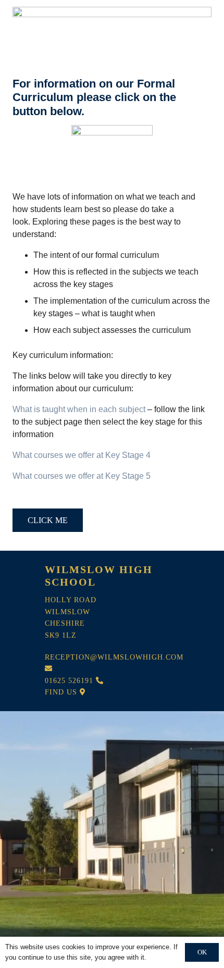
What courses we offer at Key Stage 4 (82, 455)
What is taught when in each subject (79, 409)
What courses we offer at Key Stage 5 (82, 475)
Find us (62, 692)
